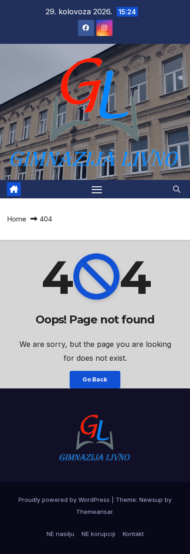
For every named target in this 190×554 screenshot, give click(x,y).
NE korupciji (98, 533)
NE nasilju (60, 533)
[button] (176, 189)
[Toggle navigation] (97, 189)
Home (16, 218)
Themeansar (94, 511)
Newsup (151, 499)
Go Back (95, 379)
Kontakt (133, 533)
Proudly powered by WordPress (65, 499)
